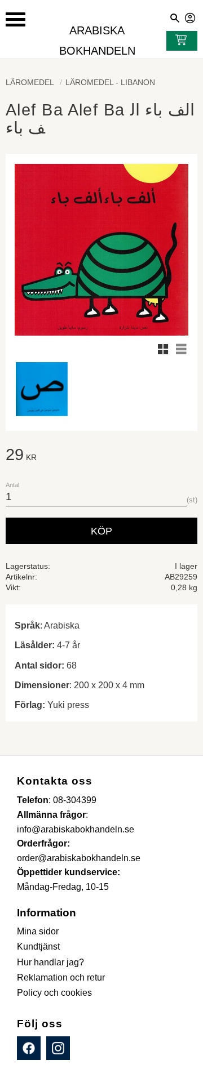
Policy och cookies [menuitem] (54, 992)
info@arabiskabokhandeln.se (75, 829)
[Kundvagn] (179, 41)
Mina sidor (190, 16)
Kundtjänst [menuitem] (38, 946)
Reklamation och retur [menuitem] (61, 977)
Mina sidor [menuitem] (38, 931)
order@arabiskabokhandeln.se (78, 858)
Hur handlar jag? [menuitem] (50, 962)
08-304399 (74, 800)
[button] (15, 19)
